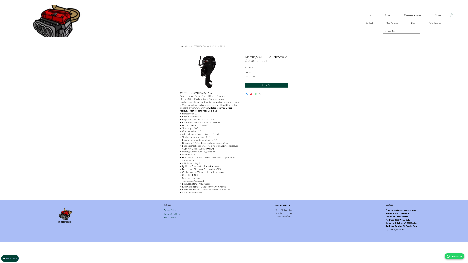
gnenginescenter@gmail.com (404, 210)
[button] (392, 22)
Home (182, 46)
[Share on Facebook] (246, 94)
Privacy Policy (170, 210)
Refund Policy (170, 217)
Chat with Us (456, 256)
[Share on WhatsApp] (255, 94)
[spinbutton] (250, 76)
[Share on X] (260, 94)
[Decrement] (246, 76)
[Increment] (254, 76)
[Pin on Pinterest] (251, 94)
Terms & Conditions (172, 214)
